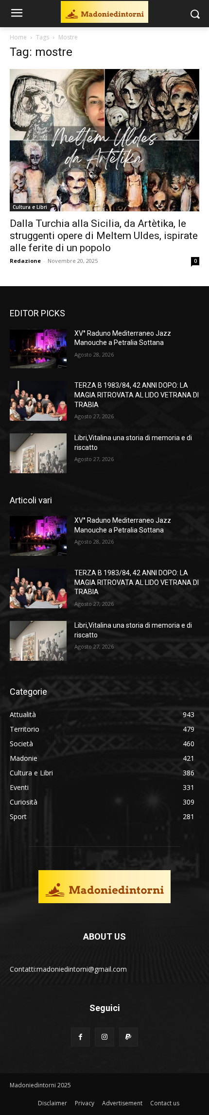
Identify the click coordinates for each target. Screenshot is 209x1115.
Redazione (25, 260)
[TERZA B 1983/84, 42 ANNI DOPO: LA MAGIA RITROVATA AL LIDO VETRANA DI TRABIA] (38, 401)
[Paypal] (128, 1037)
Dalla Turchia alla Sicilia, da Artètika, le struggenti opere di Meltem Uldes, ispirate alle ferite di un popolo (104, 236)
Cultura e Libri (30, 207)
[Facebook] (80, 1037)
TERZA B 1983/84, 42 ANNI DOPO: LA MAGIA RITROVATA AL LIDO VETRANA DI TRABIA (136, 394)
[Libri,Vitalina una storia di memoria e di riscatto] (38, 453)
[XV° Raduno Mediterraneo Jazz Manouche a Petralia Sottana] (38, 349)
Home (18, 37)
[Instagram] (104, 1037)
